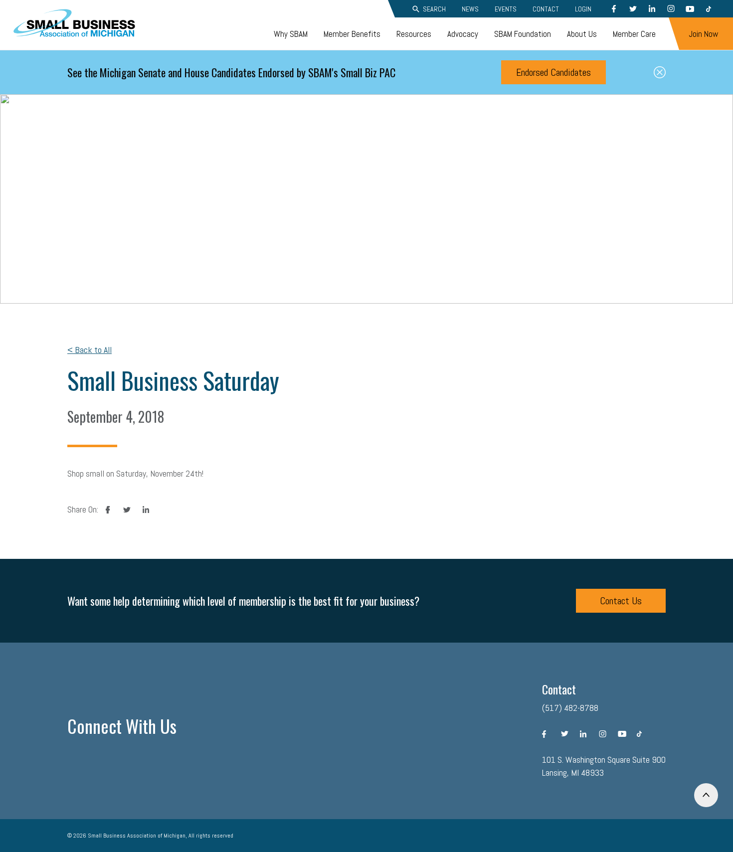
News (470, 8)
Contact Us (621, 600)
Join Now (703, 33)
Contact (546, 8)
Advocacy (462, 33)
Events (506, 8)
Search (434, 8)
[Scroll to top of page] (706, 795)
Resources (413, 33)
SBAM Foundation (522, 33)
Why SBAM (291, 33)
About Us (582, 33)
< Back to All (89, 349)
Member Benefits (352, 33)
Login (583, 8)
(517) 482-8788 (570, 707)
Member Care (634, 33)
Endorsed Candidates (553, 72)
